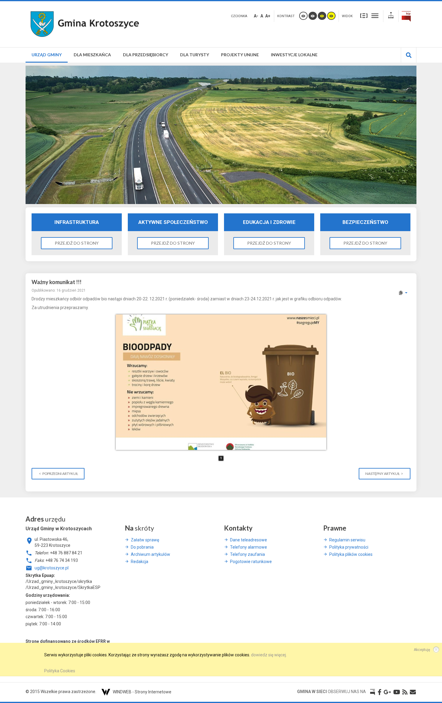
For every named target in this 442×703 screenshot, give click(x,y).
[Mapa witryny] (390, 16)
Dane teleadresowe (248, 539)
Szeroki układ (375, 15)
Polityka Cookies (59, 670)
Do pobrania (142, 547)
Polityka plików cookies (351, 554)
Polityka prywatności (348, 547)
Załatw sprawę (145, 539)
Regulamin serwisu (347, 539)
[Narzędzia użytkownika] (402, 292)
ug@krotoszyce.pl (52, 567)
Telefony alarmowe (248, 547)
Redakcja (139, 561)
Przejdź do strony (77, 243)
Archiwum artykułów (150, 554)
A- (256, 16)
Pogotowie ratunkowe (251, 561)
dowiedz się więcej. (269, 654)
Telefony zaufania (247, 554)
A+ (267, 16)
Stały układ (364, 15)
